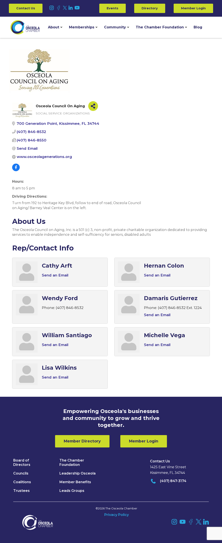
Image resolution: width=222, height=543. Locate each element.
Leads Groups (71, 491)
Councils (20, 473)
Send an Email (55, 275)
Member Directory (82, 441)
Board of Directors (21, 462)
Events (112, 8)
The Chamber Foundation (160, 27)
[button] (55, 27)
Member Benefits (75, 482)
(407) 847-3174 (173, 481)
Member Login (193, 8)
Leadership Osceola (77, 473)
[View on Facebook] (16, 170)
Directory (150, 8)
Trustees (21, 491)
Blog (198, 27)
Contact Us (25, 8)
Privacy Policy (116, 515)
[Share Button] (93, 106)
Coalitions (22, 482)
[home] (25, 27)
